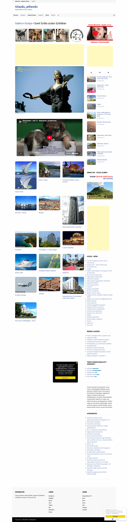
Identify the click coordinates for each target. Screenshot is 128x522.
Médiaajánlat (32, 519)
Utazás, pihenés (26, 7)
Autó (83, 505)
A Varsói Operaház (68, 248)
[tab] (91, 72)
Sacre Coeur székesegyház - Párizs (25, 321)
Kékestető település (102, 159)
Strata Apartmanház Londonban (72, 227)
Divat (83, 498)
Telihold (89, 287)
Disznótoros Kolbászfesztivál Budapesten (98, 448)
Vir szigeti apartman (92, 458)
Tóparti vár (90, 323)
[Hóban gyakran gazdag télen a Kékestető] (91, 152)
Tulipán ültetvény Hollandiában (96, 309)
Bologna (41, 213)
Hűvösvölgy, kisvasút (93, 285)
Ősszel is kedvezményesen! (94, 436)
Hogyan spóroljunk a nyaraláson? (96, 356)
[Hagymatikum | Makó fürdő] (91, 135)
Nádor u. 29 (90, 444)
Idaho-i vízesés (43, 180)
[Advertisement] (49, 54)
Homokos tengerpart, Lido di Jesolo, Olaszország (104, 77)
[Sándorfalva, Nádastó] (91, 144)
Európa (28, 23)
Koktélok (51, 498)
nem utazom (90, 376)
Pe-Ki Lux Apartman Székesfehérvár (97, 430)
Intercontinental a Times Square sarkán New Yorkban (72, 297)
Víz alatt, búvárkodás (93, 291)
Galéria (18, 23)
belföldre (89, 368)
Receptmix (51, 496)
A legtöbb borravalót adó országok (96, 341)
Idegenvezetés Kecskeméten (95, 432)
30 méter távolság (20, 295)
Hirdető (40, 15)
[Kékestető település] (91, 160)
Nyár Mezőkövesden (92, 446)
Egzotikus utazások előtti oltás (95, 348)
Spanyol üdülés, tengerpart (94, 319)
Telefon (51, 505)
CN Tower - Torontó (20, 213)
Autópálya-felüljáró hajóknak (47, 271)
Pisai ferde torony (101, 96)
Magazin (23, 15)
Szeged (99, 104)
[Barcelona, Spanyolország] (91, 122)
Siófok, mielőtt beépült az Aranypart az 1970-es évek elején (104, 114)
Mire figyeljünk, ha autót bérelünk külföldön (99, 344)
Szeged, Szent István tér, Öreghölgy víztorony (99, 299)
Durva (83, 500)
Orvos (83, 503)
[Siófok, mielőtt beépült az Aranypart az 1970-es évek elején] (91, 113)
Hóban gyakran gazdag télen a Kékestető (98, 281)
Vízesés (89, 321)
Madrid (89, 315)
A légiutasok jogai (92, 337)
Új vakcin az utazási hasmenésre (96, 350)
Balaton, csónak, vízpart (93, 293)
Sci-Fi (50, 503)
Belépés (33, 1)
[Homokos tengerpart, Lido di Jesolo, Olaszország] (91, 77)
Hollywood (66, 273)
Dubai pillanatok (91, 301)
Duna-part (90, 325)
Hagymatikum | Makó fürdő (104, 135)
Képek (47, 15)
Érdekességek (32, 15)
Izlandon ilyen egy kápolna (94, 311)
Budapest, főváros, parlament (95, 307)
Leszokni (84, 509)
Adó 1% (53, 15)
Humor (50, 512)
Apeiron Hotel (19, 192)
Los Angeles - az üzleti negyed (48, 250)
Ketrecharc (51, 509)
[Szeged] (91, 104)
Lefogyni (84, 507)
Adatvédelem (25, 519)
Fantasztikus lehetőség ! (94, 422)
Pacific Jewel (19, 273)
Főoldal (15, 15)
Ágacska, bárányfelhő (93, 289)
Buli (50, 507)
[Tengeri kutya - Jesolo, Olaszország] (91, 85)
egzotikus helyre (91, 374)
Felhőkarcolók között (93, 317)
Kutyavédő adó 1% (87, 496)
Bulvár (50, 500)
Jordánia (41, 294)
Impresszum (18, 519)
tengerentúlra (91, 372)
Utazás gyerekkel (92, 346)
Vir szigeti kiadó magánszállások (96, 452)
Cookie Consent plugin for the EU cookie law (115, 519)
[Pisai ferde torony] (91, 96)
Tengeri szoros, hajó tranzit (94, 313)
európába (90, 370)
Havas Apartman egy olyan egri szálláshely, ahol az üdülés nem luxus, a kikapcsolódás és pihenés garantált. (100, 440)
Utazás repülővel (91, 303)
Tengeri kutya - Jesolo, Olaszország (103, 86)
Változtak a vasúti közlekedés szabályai (98, 339)
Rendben (115, 516)
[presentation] (91, 72)
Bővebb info (115, 513)
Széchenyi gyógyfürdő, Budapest (96, 305)
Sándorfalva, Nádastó (102, 143)
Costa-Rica (18, 250)
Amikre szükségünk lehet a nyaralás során (99, 335)
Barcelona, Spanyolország (104, 122)
